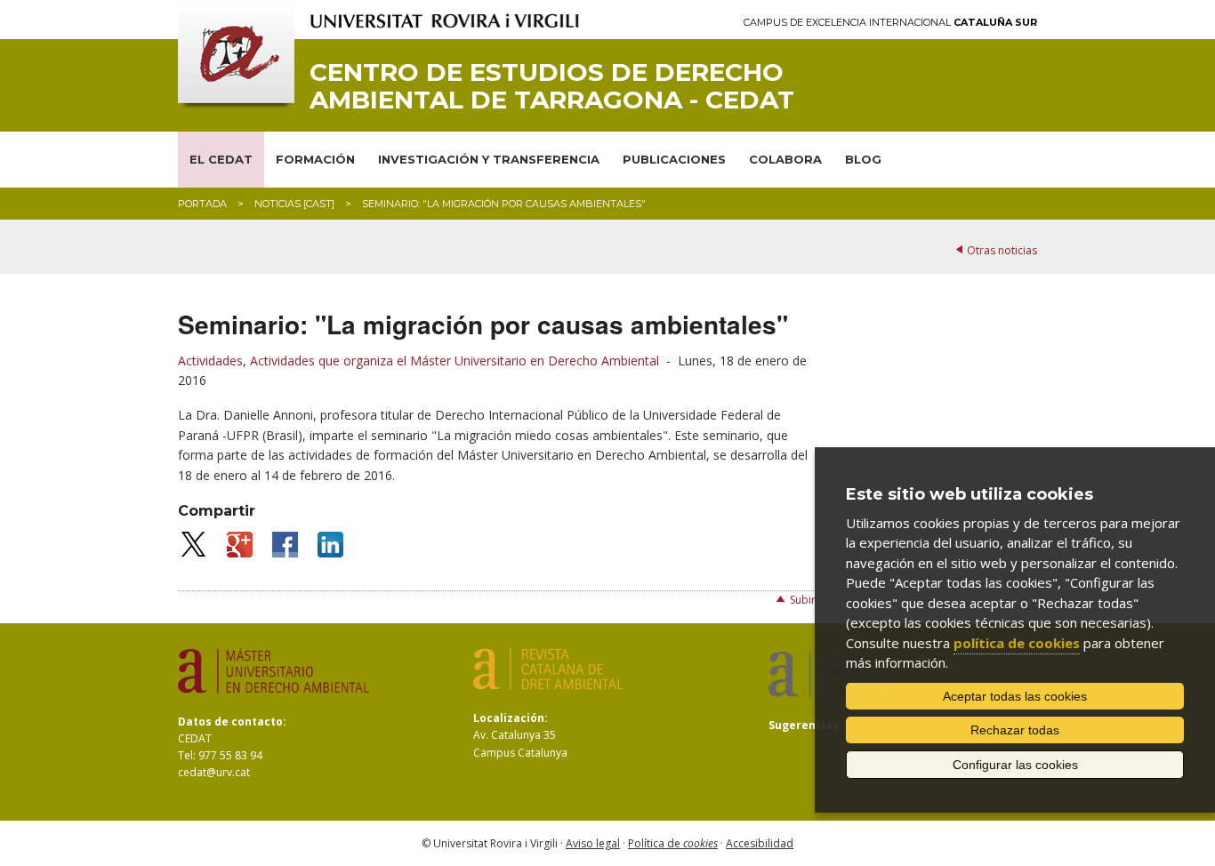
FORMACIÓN (315, 159)
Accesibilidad (759, 843)
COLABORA (785, 159)
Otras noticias (1002, 250)
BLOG (863, 159)
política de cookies (1016, 643)
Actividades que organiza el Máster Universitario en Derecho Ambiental (454, 360)
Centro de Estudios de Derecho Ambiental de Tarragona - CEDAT (552, 86)
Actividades (210, 360)
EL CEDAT (221, 159)
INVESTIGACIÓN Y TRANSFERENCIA (488, 159)
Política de (673, 843)
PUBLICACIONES (674, 159)
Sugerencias (803, 725)
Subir (803, 599)
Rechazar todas (1014, 730)
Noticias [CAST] (294, 203)
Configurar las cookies (1015, 765)
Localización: (510, 718)
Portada (202, 203)
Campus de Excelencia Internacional (890, 23)
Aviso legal (593, 843)
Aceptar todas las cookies (1015, 696)
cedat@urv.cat (214, 772)
